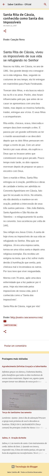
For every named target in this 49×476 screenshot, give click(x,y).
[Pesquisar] (45, 4)
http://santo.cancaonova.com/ (26, 317)
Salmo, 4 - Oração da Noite (14, 438)
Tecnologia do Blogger (26, 466)
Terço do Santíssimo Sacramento (17, 412)
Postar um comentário (15, 346)
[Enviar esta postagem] (5, 322)
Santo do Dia (10, 325)
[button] (5, 31)
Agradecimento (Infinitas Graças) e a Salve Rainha (24, 366)
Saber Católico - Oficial (19, 4)
